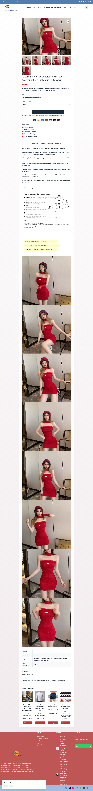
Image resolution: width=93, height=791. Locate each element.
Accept (6, 786)
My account (29, 7)
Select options (27, 723)
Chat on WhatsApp (85, 746)
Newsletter (11, 1)
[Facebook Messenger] (87, 788)
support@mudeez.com (81, 740)
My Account (40, 736)
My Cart (39, 742)
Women (62, 115)
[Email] (90, 1)
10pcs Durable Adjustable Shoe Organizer (65, 706)
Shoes (26, 718)
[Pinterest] (88, 1)
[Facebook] (79, 1)
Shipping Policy (41, 744)
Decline (11, 786)
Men (24, 718)
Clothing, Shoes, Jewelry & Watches (49, 115)
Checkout (39, 7)
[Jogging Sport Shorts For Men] (53, 696)
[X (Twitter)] (81, 1)
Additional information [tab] (47, 143)
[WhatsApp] (85, 1)
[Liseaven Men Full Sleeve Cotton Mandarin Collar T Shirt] (40, 696)
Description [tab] (35, 143)
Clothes (36, 115)
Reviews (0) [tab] (58, 143)
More (65, 7)
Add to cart (48, 112)
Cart (34, 7)
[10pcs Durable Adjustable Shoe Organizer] (65, 696)
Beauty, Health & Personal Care (53, 7)
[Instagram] (83, 1)
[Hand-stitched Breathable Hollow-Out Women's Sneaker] (27, 696)
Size (23, 94)
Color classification (26, 101)
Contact (16, 1)
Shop (44, 7)
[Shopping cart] (70, 7)
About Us (5, 1)
